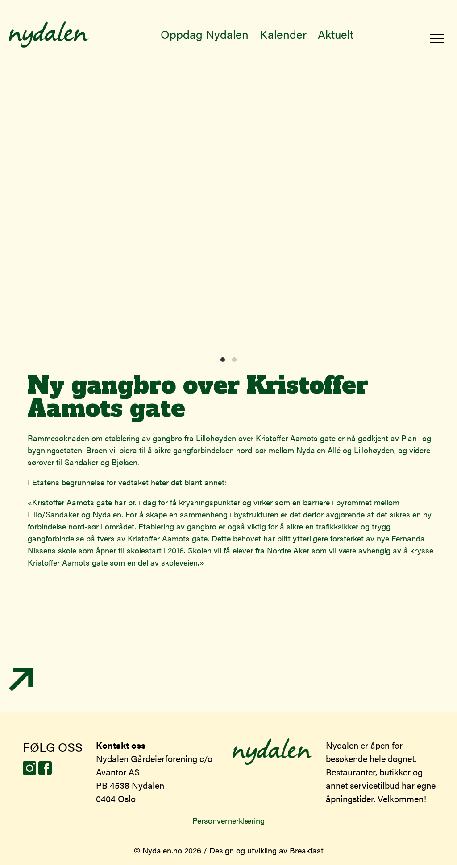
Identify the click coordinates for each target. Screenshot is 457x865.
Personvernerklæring (228, 820)
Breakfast (307, 850)
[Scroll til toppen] (21, 687)
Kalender (283, 34)
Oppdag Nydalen (205, 34)
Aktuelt (335, 34)
